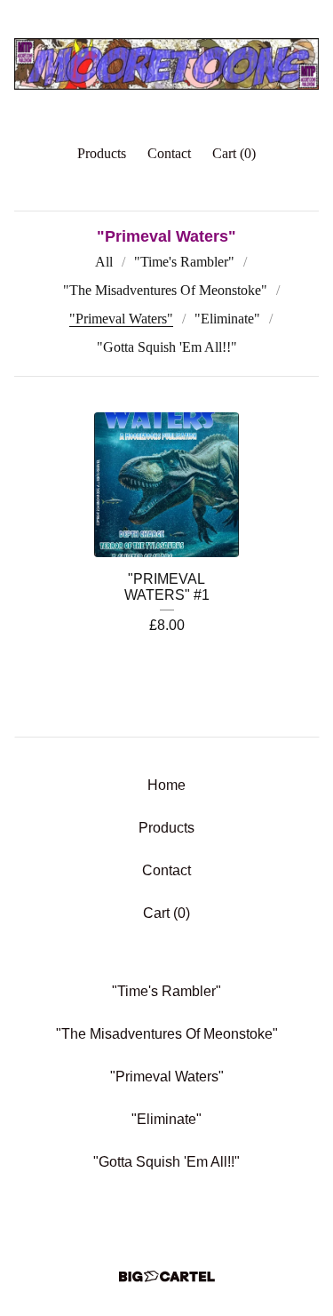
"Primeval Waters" (121, 318)
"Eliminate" (227, 318)
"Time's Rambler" (184, 261)
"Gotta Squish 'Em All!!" (167, 347)
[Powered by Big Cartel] (167, 1276)
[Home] (166, 64)
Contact (169, 153)
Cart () (234, 153)
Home (166, 785)
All (104, 261)
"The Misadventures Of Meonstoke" (165, 290)
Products (101, 153)
